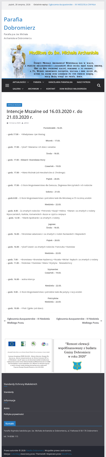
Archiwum (33, 88)
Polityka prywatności (14, 414)
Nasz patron (83, 82)
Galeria (17, 88)
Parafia (37, 82)
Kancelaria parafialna (60, 82)
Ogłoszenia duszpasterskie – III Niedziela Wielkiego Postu (28, 320)
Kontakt (50, 88)
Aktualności (19, 82)
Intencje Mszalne (14, 105)
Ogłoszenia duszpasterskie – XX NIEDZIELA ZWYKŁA (72, 4)
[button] (27, 82)
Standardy (9, 392)
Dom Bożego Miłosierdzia (73, 88)
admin (26, 123)
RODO (7, 408)
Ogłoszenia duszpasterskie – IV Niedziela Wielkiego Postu (77, 320)
